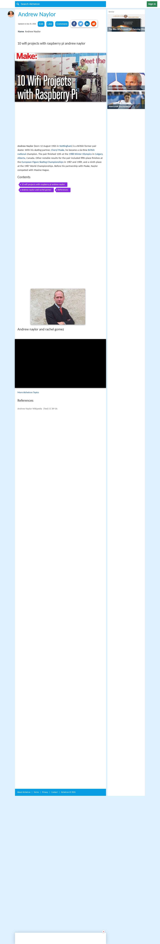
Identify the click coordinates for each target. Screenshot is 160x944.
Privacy (45, 756)
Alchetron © (68, 756)
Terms (36, 756)
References (63, 190)
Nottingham (66, 146)
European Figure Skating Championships (43, 162)
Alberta (21, 158)
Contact (54, 756)
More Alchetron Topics (28, 357)
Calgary (98, 154)
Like (50, 24)
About (23, 756)
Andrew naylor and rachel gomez (36, 190)
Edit (41, 24)
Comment (61, 24)
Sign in (152, 4)
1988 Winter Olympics (80, 154)
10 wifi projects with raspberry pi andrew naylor (43, 184)
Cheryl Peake (57, 150)
